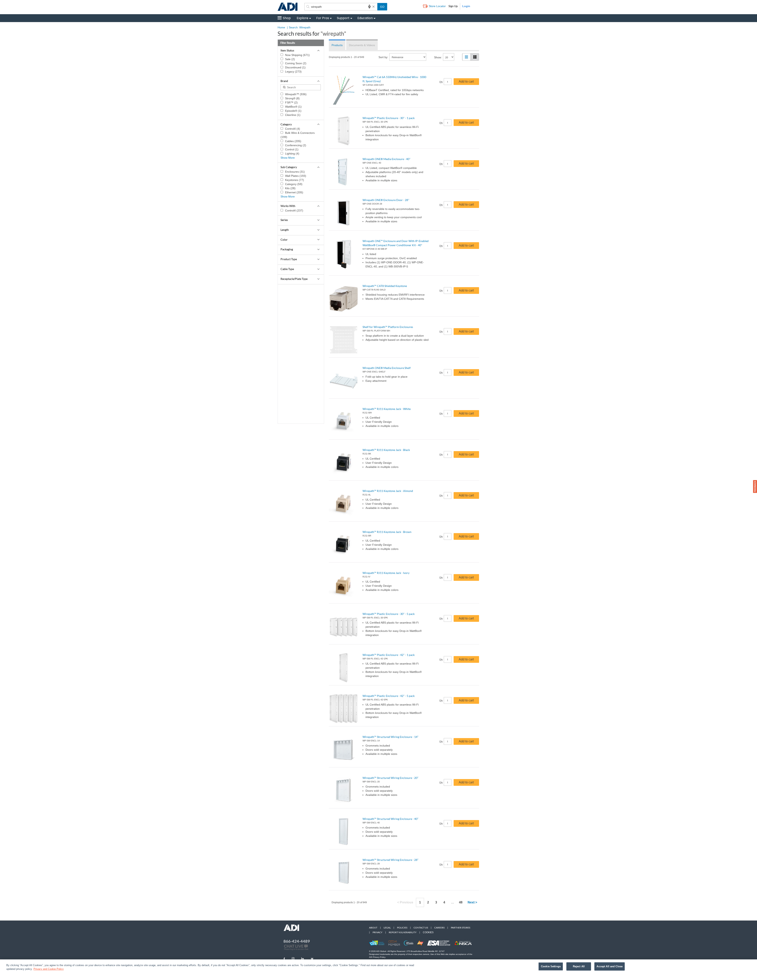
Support (343, 18)
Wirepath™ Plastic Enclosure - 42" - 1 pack (389, 654)
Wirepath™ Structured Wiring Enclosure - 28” (390, 859)
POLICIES (402, 927)
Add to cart (466, 81)
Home (281, 27)
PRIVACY (377, 932)
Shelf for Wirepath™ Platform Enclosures (388, 327)
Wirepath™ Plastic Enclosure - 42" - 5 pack (389, 695)
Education (365, 18)
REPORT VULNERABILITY (403, 932)
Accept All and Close (610, 966)
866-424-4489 (296, 941)
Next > (472, 902)
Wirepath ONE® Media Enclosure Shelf (387, 368)
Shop (287, 18)
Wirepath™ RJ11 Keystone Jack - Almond (388, 491)
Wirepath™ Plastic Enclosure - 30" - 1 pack (389, 118)
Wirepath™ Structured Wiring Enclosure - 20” (390, 777)
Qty (441, 82)
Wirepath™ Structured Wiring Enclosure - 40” (390, 818)
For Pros (322, 18)
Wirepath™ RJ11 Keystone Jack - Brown (387, 532)
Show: (438, 57)
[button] (755, 486)
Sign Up (453, 6)
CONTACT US (421, 927)
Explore (302, 18)
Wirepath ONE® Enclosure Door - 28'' (386, 200)
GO (382, 6)
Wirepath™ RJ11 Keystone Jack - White (387, 409)
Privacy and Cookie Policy (49, 968)
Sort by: (383, 57)
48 (460, 902)
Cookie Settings (551, 966)
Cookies (428, 932)
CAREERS (439, 927)
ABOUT (373, 927)
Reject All (579, 966)
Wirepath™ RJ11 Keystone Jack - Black (386, 450)
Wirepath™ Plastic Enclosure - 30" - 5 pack (389, 613)
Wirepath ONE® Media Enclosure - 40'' (386, 159)
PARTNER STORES (460, 927)
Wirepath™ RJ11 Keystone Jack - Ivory (386, 572)
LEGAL (387, 927)
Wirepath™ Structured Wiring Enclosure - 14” (390, 736)
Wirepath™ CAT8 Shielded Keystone (385, 286)
